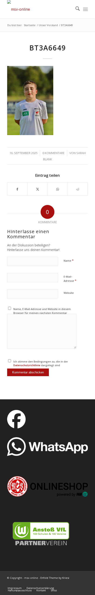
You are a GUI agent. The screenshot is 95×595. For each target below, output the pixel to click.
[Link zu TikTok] (63, 583)
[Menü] (85, 9)
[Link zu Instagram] (77, 583)
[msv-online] (39, 9)
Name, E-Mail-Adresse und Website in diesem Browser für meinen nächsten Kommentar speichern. (42, 312)
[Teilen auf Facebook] (17, 189)
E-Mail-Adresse (70, 279)
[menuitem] (75, 9)
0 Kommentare (53, 153)
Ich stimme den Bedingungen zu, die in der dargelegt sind (40, 363)
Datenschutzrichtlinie (26, 365)
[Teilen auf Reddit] (78, 189)
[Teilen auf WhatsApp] (58, 189)
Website (69, 292)
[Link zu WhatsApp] (84, 583)
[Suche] (75, 9)
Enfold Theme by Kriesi (54, 578)
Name (69, 260)
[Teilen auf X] (38, 189)
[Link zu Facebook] (70, 583)
